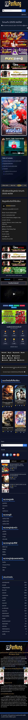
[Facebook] (3, 454)
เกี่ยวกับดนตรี (5, 613)
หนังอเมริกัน (5, 360)
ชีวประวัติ (4, 590)
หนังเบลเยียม (13, 360)
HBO (4, 355)
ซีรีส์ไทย (4, 554)
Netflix (4, 562)
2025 (7, 185)
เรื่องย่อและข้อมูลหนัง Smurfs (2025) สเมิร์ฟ (12, 161)
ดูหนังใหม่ (4, 503)
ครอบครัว (4, 603)
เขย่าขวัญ (4, 626)
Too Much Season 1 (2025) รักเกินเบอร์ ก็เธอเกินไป (13, 371)
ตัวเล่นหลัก (5, 168)
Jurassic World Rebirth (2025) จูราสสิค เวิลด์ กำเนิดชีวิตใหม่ (14, 368)
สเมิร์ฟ (23, 352)
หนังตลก (11, 358)
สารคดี (3, 600)
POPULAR (14, 461)
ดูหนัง (10, 352)
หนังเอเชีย (4, 539)
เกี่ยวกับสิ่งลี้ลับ (5, 616)
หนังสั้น (4, 634)
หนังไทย (4, 531)
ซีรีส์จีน (4, 552)
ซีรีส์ (3, 508)
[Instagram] (10, 454)
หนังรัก (3, 618)
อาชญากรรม (5, 595)
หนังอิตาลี (17, 358)
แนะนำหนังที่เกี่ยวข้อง (9, 173)
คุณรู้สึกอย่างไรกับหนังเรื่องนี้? (11, 171)
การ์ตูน (9, 355)
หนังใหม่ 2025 (21, 360)
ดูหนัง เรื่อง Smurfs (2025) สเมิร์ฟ (10, 166)
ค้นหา (24, 10)
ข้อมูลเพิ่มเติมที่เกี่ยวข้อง (8, 163)
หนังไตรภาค (5, 511)
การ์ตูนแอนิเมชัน (16, 355)
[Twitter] (7, 454)
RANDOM (5, 461)
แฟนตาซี (4, 605)
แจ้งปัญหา (20, 279)
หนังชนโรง (4, 505)
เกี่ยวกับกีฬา (5, 623)
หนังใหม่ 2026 (5, 518)
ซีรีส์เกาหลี (4, 546)
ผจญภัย (5, 358)
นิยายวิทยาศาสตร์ (6, 621)
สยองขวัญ (4, 610)
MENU (24, 15)
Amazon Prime (6, 564)
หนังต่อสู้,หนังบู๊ (5, 582)
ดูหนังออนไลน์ (16, 352)
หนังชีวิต (4, 598)
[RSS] (18, 454)
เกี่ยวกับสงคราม (6, 628)
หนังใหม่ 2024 (5, 523)
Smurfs (4, 352)
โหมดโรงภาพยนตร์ (13, 283)
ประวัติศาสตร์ (5, 608)
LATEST (22, 461)
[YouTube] (14, 454)
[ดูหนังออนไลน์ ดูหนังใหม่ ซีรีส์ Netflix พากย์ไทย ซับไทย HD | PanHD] (13, 3)
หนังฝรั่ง (4, 534)
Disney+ (4, 567)
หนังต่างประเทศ (5, 631)
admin (26, 25)
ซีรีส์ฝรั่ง (4, 549)
